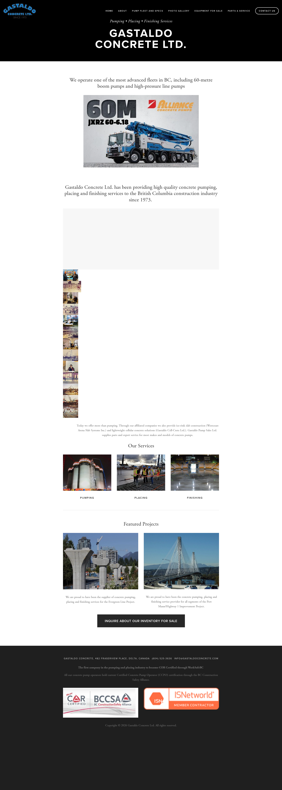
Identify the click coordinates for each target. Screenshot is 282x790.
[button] (70, 275)
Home (109, 10)
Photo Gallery (178, 10)
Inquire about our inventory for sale (141, 621)
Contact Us (267, 10)
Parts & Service (239, 10)
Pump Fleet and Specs (147, 10)
